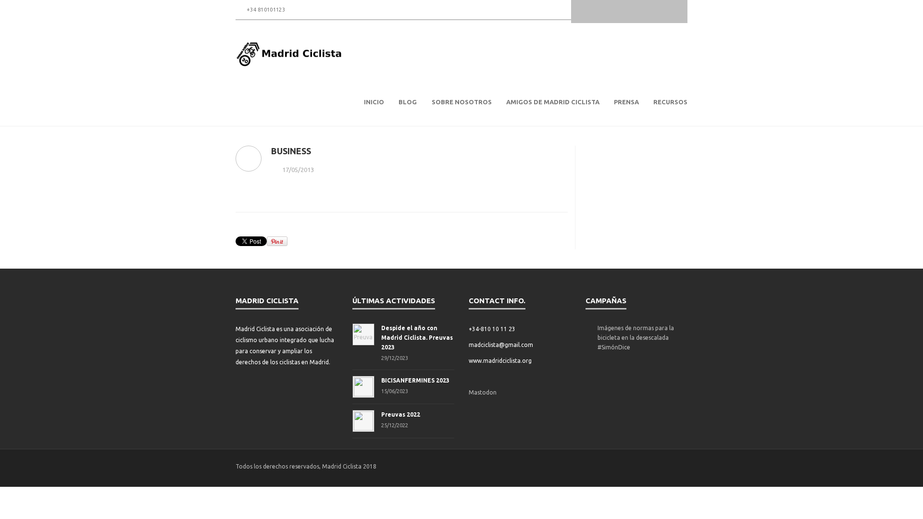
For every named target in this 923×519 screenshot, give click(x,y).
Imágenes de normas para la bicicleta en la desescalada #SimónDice (636, 337)
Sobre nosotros (462, 102)
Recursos (670, 102)
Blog (408, 102)
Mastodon (483, 392)
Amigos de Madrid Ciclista (552, 102)
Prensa (626, 102)
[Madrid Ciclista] (290, 54)
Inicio (374, 102)
